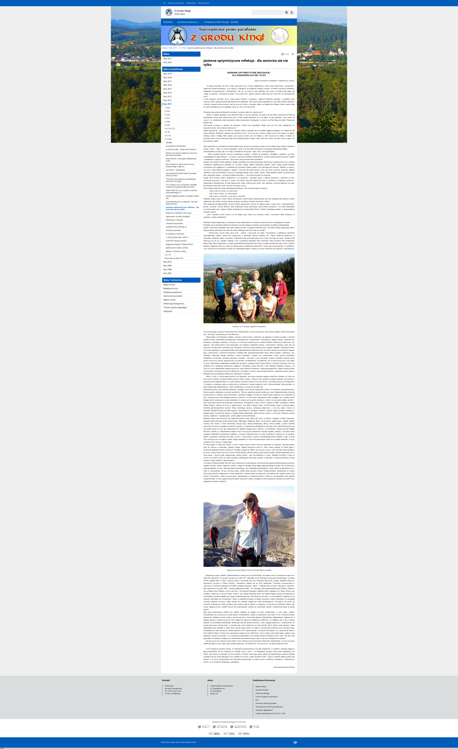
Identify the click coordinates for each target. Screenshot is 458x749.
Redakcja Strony (170, 288)
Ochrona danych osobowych (266, 696)
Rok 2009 (167, 265)
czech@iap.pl (175, 693)
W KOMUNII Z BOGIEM (175, 234)
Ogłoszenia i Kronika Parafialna (178, 216)
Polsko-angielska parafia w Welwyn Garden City (182, 197)
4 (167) (167, 118)
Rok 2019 (167, 73)
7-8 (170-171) (170, 128)
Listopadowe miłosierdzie (176, 146)
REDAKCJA (167, 22)
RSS (164, 3)
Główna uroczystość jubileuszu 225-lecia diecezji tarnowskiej (181, 154)
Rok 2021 (167, 58)
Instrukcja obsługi (262, 693)
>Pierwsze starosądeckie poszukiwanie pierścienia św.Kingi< (181, 180)
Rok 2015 (167, 89)
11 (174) (168, 139)
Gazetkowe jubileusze (187, 22)
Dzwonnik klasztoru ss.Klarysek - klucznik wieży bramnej (181, 203)
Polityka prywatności (172, 292)
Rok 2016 (167, 85)
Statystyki (167, 311)
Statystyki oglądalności (264, 710)
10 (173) (168, 135)
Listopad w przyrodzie (174, 223)
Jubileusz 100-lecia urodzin (176, 251)
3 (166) (167, 115)
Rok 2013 (167, 96)
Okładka (169, 142)
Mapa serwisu (191, 3)
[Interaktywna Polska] (295, 742)
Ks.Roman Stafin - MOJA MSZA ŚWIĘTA (181, 149)
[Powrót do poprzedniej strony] (293, 54)
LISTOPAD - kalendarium (175, 170)
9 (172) (167, 132)
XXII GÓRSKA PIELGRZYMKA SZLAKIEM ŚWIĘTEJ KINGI (181, 174)
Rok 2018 (167, 77)
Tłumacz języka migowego (175, 307)
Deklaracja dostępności (176, 3)
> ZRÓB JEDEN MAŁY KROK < (177, 237)
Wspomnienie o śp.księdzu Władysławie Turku (181, 159)
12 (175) (168, 255)
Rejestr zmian (169, 299)
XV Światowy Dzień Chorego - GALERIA (221, 22)
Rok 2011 (167, 104)
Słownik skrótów (261, 690)
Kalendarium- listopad (174, 220)
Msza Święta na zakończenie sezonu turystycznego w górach (180, 165)
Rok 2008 (167, 269)
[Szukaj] (286, 12)
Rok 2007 (167, 273)
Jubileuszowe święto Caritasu (177, 248)
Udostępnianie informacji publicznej (269, 707)
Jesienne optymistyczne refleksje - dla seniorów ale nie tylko (182, 208)
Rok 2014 (167, 92)
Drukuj (286, 54)
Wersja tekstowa (203, 3)
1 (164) (167, 108)
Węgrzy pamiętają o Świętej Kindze (179, 244)
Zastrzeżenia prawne (172, 296)
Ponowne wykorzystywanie (265, 703)
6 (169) (167, 125)
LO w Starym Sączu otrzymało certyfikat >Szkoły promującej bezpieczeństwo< (181, 186)
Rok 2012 (167, 100)
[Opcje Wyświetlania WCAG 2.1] (292, 12)
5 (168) (167, 121)
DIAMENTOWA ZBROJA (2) (176, 227)
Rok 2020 (167, 62)
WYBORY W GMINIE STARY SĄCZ (179, 213)
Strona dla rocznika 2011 (174, 258)
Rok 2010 (167, 262)
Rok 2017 (167, 81)
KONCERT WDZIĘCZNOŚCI (176, 241)
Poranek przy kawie (173, 230)
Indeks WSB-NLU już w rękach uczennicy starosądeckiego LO (181, 191)
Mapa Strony (169, 284)
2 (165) (167, 111)
